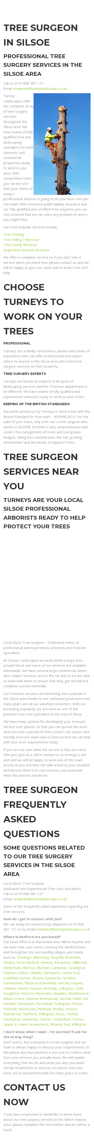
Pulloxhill (10, 1009)
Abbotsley (41, 957)
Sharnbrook (12, 1014)
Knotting (50, 988)
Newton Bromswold (42, 998)
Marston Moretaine (36, 993)
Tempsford (61, 1019)
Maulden (60, 993)
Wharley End (60, 1024)
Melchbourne (78, 993)
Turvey (77, 1019)
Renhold (44, 1009)
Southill (72, 1014)
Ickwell (22, 988)
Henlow (46, 962)
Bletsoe (29, 967)
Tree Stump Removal (20, 244)
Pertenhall (44, 1003)
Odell (77, 998)
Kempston (62, 962)
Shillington (46, 1014)
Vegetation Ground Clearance (26, 250)
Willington (79, 1024)
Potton (77, 1003)
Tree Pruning (13, 234)
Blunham (43, 967)
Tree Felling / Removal (21, 239)
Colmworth (51, 972)
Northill (65, 998)
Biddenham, (13, 967)
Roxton (71, 1009)
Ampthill (57, 957)
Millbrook (80, 962)
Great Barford (27, 962)
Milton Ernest (13, 998)
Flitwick (9, 962)
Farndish (68, 978)
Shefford (30, 1014)
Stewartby (30, 1019)
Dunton (25, 978)
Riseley (58, 1009)
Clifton (23, 972)
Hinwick (9, 988)
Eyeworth (52, 978)
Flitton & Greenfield (40, 983)
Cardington (76, 967)
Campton (59, 967)
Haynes (77, 983)
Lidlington (66, 988)
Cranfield (10, 978)
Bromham (72, 957)
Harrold (63, 983)
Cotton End (70, 972)
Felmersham (13, 983)
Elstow (37, 978)
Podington (62, 1003)
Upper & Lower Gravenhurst (25, 1024)
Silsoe (60, 1014)
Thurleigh (24, 957)
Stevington (11, 1019)
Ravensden (27, 1009)
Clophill (35, 972)
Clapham (10, 972)
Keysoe (35, 988)
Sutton (45, 1019)
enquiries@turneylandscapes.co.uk (40, 88)
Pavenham (26, 1003)
